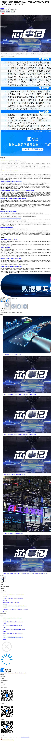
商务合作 (22, 672)
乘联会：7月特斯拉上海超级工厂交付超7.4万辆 (8, 239)
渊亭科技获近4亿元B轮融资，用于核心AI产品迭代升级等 (10, 258)
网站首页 (2, 672)
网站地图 (15, 672)
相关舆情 (2, 8)
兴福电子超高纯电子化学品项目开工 (6, 227)
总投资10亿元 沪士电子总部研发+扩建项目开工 (8, 211)
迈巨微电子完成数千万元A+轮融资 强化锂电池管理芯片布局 (11, 266)
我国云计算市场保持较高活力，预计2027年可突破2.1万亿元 (11, 181)
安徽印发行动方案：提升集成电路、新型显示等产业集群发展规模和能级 (13, 198)
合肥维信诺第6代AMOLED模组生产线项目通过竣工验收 (10, 218)
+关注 (2, 575)
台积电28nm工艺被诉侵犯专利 (5, 247)
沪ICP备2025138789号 (25, 737)
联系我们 (12, 672)
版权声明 (5, 672)
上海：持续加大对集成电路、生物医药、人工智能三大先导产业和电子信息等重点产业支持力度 (17, 190)
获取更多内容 (3, 613)
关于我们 (19, 672)
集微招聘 (9, 672)
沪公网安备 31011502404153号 (8, 739)
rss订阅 (25, 672)
